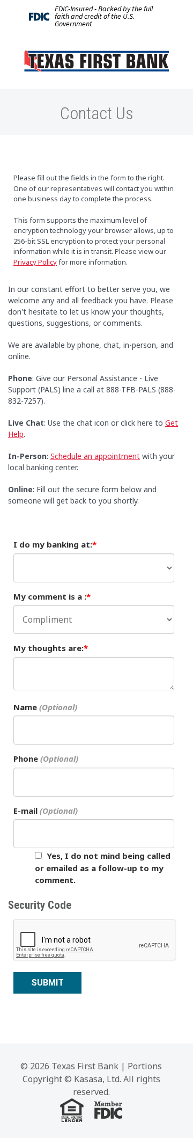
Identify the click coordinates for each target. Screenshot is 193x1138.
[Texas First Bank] (96, 60)
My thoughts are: (48, 648)
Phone (25, 758)
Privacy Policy (35, 262)
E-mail (25, 810)
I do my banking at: (52, 544)
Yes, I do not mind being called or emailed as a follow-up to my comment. (102, 867)
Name (25, 707)
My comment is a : (49, 596)
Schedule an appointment (95, 456)
